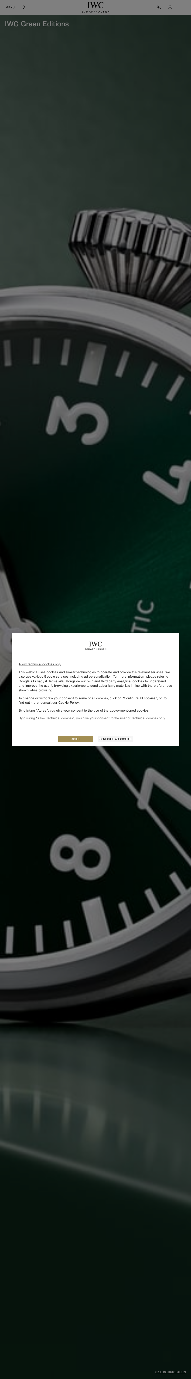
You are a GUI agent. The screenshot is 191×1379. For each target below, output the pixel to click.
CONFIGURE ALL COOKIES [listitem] (115, 738)
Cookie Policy (68, 702)
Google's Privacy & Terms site (41, 681)
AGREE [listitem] (76, 738)
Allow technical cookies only (40, 664)
